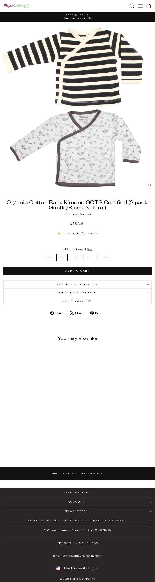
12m (75, 257)
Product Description (77, 284)
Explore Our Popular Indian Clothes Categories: (76, 520)
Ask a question (77, 300)
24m (104, 257)
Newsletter (76, 511)
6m (62, 257)
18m (90, 257)
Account (76, 501)
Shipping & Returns (77, 292)
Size (75, 249)
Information (76, 492)
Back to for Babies (80, 473)
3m (49, 257)
